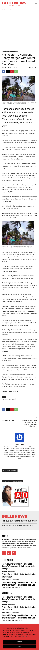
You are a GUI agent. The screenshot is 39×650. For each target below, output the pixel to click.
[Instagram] (9, 553)
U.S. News (15, 51)
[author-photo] (19, 441)
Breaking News (6, 579)
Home (3, 9)
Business (4, 571)
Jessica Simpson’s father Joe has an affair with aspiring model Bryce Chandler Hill (29, 423)
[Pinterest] (12, 71)
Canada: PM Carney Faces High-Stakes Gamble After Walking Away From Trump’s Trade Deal (19, 583)
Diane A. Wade (7, 67)
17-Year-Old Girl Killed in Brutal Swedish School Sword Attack (19, 608)
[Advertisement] (19, 30)
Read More (25, 636)
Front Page (9, 9)
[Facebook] (3, 71)
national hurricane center (9, 399)
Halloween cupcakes (8, 420)
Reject (19, 646)
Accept (19, 641)
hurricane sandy (26, 397)
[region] (19, 637)
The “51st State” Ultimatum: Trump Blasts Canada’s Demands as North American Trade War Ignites (18, 566)
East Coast (9, 397)
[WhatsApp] (16, 71)
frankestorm (17, 397)
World (10, 51)
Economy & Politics (8, 587)
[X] (8, 71)
